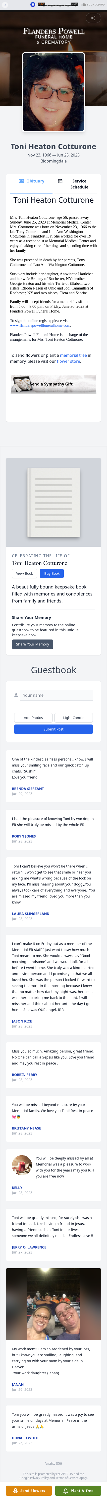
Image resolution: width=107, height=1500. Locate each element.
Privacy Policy (39, 1478)
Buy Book (51, 573)
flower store (68, 361)
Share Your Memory (32, 644)
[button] (53, 1304)
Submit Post (53, 729)
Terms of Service (67, 1478)
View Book (24, 573)
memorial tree (73, 355)
